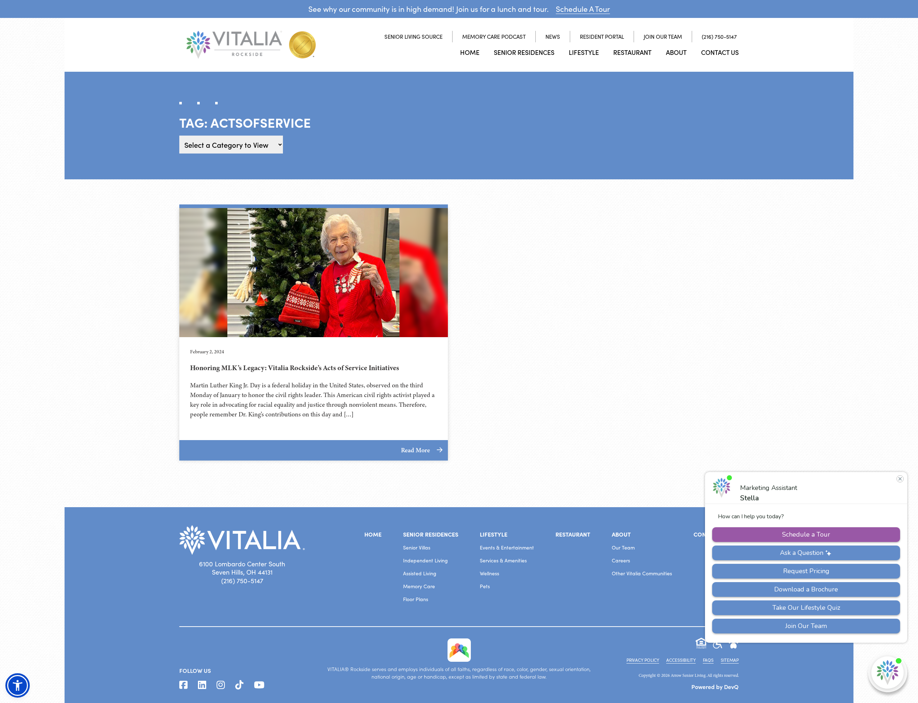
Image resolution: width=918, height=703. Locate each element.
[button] (17, 685)
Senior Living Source (413, 36)
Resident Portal (602, 36)
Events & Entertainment (507, 547)
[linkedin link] (202, 685)
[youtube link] (259, 685)
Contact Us (720, 52)
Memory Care (419, 586)
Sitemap (730, 660)
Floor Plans (415, 599)
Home (469, 52)
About (676, 52)
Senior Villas (416, 547)
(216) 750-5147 (719, 36)
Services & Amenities (503, 560)
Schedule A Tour (583, 9)
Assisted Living (419, 573)
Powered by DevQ (715, 686)
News (552, 36)
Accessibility (681, 660)
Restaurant (632, 52)
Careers (621, 560)
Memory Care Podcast (494, 36)
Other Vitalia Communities (642, 573)
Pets (485, 586)
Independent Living (425, 560)
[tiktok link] (239, 685)
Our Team (623, 547)
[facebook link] (183, 685)
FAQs (708, 660)
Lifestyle (584, 52)
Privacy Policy (642, 660)
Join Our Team (663, 36)
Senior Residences (524, 52)
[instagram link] (221, 685)
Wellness (489, 573)
